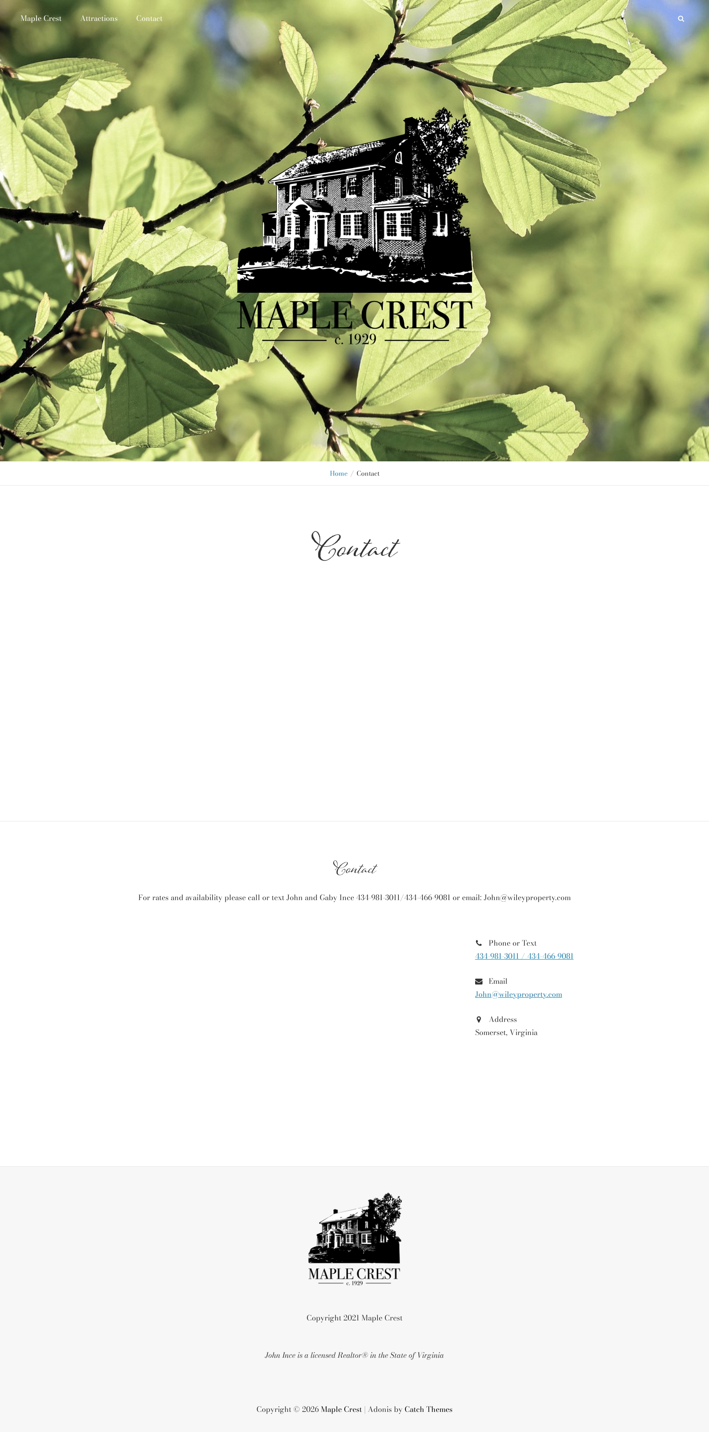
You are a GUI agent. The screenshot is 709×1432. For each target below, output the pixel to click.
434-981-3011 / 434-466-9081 (524, 956)
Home (339, 473)
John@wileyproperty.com (518, 994)
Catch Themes (429, 1409)
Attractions (99, 18)
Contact (149, 18)
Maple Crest (41, 18)
